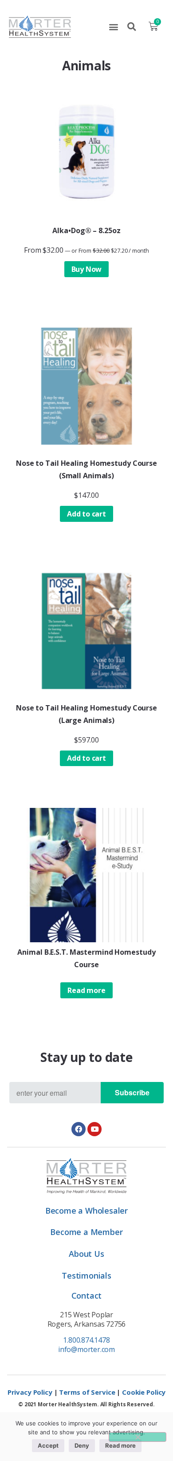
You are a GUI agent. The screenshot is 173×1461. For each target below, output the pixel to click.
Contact (86, 1295)
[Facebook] (78, 1129)
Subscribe (132, 1092)
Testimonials (86, 1275)
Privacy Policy (30, 1392)
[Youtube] (94, 1129)
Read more (86, 990)
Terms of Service (87, 1392)
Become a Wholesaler (86, 1210)
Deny (82, 1445)
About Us (86, 1253)
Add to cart (86, 514)
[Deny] (137, 1437)
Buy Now (86, 269)
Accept (48, 1445)
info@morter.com (86, 1349)
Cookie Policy (143, 1392)
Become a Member (86, 1232)
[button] (113, 27)
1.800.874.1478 (86, 1340)
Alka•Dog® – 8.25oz (86, 230)
